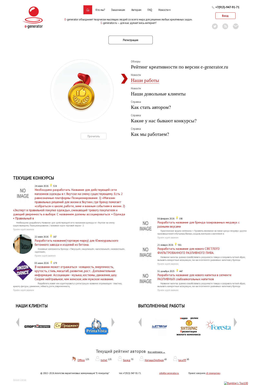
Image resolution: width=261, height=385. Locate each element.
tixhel (104, 360)
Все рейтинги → (156, 352)
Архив (16, 379)
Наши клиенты (32, 306)
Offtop (81, 360)
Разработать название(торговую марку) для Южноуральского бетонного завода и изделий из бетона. (76, 242)
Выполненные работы (161, 306)
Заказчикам (118, 10)
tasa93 (182, 360)
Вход (225, 16)
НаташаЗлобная (154, 360)
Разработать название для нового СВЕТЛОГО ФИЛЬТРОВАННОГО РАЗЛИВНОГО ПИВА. (188, 251)
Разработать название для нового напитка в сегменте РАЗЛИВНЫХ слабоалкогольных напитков (194, 277)
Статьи (23, 379)
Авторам (136, 10)
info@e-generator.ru (169, 373)
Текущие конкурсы (33, 178)
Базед (126, 360)
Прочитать (93, 136)
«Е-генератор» (213, 373)
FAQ (150, 10)
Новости (163, 10)
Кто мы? (100, 10)
